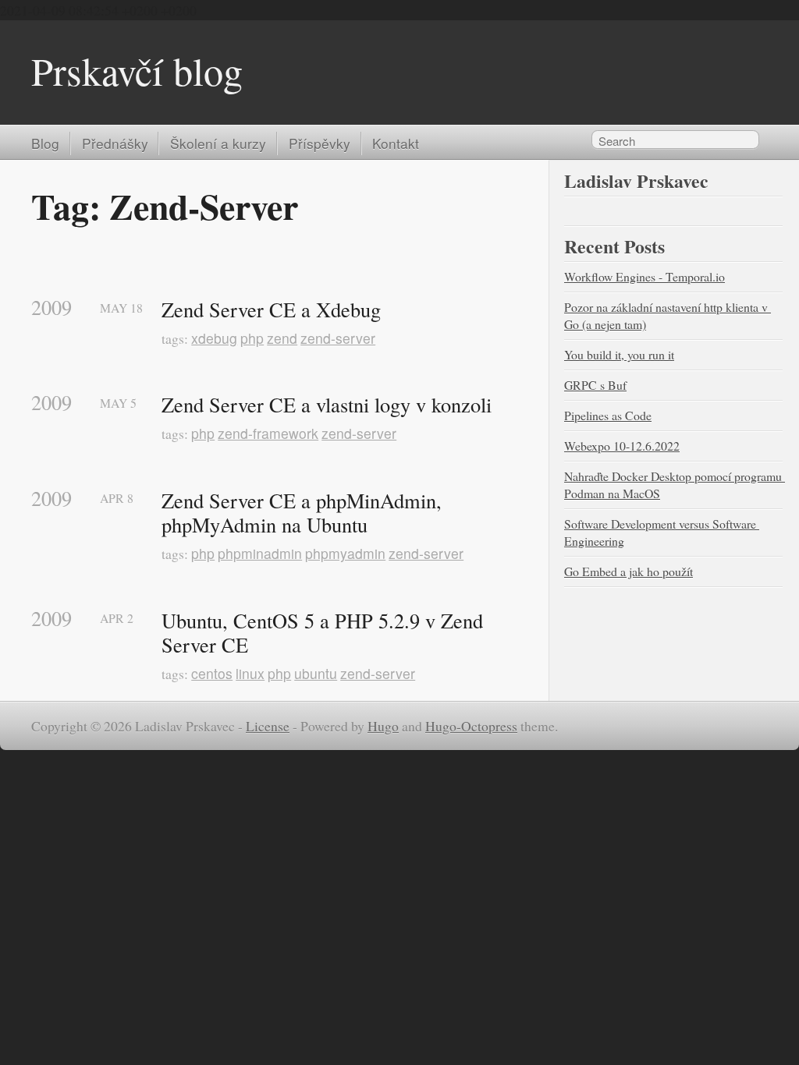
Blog (45, 143)
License (267, 725)
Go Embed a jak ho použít (628, 571)
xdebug (214, 338)
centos (212, 673)
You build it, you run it (619, 354)
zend (282, 338)
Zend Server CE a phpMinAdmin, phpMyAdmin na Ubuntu (304, 512)
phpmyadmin (345, 553)
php (252, 338)
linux (250, 673)
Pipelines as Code (608, 415)
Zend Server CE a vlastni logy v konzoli (327, 404)
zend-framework (268, 433)
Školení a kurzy (218, 143)
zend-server (337, 338)
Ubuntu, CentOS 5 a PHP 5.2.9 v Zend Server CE (325, 632)
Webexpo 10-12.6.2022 (622, 445)
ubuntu (315, 673)
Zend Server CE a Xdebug (271, 309)
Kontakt (395, 143)
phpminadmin (260, 553)
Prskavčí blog (137, 70)
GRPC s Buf (595, 385)
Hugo (383, 725)
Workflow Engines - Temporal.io (644, 276)
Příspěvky (319, 143)
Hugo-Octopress (471, 725)
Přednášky (115, 143)
